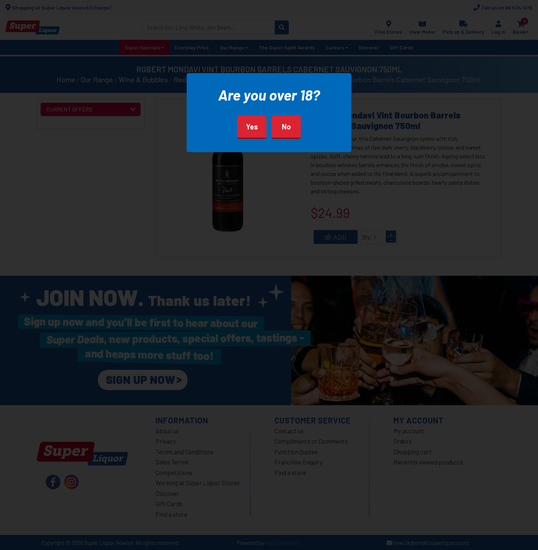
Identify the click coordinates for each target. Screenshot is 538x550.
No (286, 126)
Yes (252, 126)
